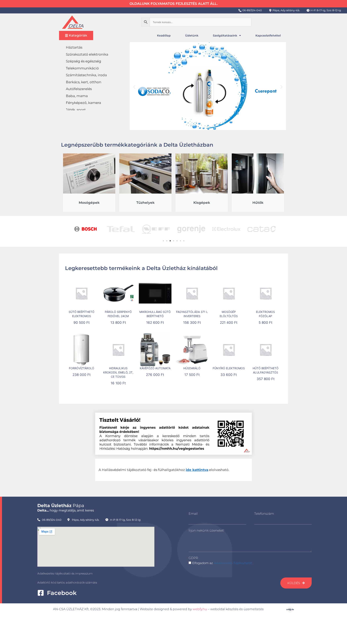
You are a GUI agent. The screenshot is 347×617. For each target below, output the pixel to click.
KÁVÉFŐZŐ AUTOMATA (155, 368)
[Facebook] (40, 593)
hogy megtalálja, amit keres (65, 510)
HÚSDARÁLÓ (191, 368)
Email (193, 514)
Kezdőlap (164, 35)
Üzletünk (191, 35)
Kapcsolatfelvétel (268, 35)
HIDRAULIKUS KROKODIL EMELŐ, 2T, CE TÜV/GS (118, 372)
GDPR (193, 558)
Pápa (60, 505)
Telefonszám (264, 514)
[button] (134, 86)
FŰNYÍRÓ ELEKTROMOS (229, 368)
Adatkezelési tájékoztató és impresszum (65, 573)
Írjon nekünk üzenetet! (206, 530)
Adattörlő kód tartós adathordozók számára (67, 582)
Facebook (62, 592)
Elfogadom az (222, 563)
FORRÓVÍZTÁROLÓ (81, 368)
